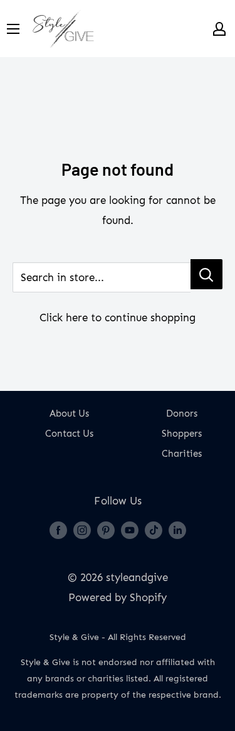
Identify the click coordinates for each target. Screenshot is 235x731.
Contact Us (69, 433)
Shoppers (182, 433)
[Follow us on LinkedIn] (177, 530)
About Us (69, 413)
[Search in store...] (206, 274)
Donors (181, 413)
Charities (182, 453)
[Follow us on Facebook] (58, 530)
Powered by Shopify (117, 597)
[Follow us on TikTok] (153, 530)
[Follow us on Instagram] (82, 530)
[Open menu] (13, 29)
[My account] (219, 29)
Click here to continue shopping (117, 317)
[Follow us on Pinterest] (106, 530)
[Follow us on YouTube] (129, 530)
